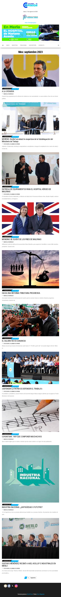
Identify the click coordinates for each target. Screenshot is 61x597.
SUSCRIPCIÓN (32, 45)
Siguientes (33, 577)
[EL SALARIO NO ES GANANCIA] (30, 320)
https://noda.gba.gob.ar (30, 22)
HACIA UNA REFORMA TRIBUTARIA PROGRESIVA (21, 293)
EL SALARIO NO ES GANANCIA (14, 341)
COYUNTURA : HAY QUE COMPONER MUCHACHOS (22, 436)
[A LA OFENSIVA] (30, 70)
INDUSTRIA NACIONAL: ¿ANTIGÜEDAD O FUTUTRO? (22, 507)
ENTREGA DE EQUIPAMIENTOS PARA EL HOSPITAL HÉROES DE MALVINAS (26, 190)
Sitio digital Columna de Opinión (12, 144)
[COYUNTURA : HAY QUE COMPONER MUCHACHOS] (30, 415)
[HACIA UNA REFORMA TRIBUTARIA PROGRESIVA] (30, 269)
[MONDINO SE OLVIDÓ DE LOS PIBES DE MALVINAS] (30, 218)
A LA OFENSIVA (8, 91)
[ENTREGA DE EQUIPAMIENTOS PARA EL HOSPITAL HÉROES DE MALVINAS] (30, 168)
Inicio (7, 45)
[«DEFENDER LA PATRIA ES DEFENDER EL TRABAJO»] (30, 368)
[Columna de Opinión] (3, 45)
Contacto (41, 45)
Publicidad (23, 45)
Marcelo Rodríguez (9, 94)
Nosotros (15, 45)
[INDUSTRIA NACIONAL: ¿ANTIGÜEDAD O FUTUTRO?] (30, 473)
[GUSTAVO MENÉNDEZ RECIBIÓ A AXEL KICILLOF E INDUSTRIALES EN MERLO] (30, 538)
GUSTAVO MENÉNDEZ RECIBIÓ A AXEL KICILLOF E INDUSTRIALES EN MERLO (29, 564)
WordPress (30, 594)
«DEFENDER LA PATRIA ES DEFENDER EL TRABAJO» (22, 389)
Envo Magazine (40, 594)
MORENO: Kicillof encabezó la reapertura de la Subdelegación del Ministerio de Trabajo (27, 140)
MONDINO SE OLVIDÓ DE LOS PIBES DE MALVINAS (21, 239)
